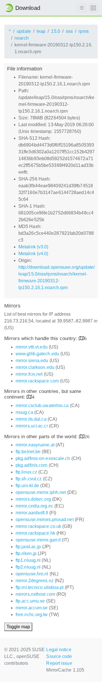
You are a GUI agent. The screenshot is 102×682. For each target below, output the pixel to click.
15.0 (55, 31)
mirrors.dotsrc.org (33, 499)
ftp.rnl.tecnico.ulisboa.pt (40, 587)
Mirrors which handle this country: (41, 338)
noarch (21, 38)
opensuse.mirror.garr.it (38, 539)
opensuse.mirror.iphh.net (41, 492)
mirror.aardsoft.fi (32, 512)
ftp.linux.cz (26, 472)
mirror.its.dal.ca (31, 419)
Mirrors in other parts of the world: (41, 436)
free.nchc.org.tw (32, 614)
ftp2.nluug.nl (28, 567)
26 (87, 436)
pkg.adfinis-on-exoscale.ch (43, 458)
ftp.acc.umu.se (30, 601)
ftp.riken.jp (26, 553)
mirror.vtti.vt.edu (32, 347)
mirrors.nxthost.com (35, 594)
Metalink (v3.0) (33, 246)
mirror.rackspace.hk (35, 533)
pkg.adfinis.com (32, 465)
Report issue (59, 663)
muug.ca (24, 412)
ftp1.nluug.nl (28, 560)
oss (69, 31)
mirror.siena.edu (32, 360)
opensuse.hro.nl (32, 573)
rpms (83, 31)
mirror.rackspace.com (37, 380)
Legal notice (58, 649)
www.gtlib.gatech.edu (37, 353)
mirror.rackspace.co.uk (38, 526)
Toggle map (18, 626)
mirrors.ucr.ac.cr (32, 425)
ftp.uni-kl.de (27, 485)
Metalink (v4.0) (33, 253)
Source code (59, 656)
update (24, 31)
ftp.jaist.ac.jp (28, 546)
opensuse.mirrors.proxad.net (45, 519)
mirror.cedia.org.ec (34, 506)
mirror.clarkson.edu (35, 367)
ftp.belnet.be (28, 451)
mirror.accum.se (32, 607)
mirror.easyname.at (35, 444)
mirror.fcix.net (29, 374)
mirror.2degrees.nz (35, 580)
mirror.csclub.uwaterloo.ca (42, 405)
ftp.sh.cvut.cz (29, 478)
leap (41, 31)
